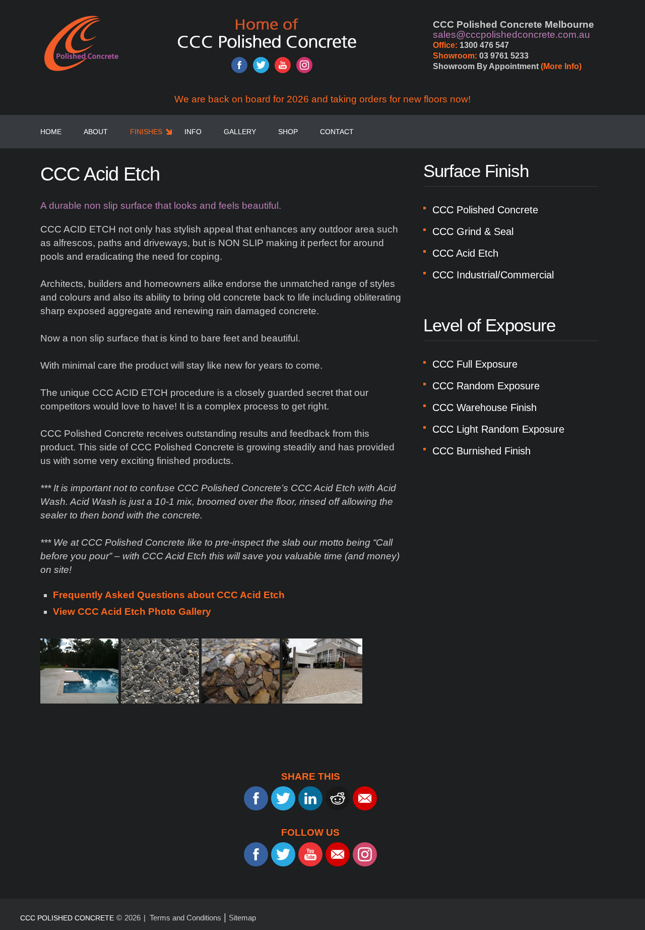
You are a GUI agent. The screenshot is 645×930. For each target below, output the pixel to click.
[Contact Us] (338, 854)
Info (193, 132)
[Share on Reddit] (338, 798)
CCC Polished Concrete (485, 209)
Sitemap (242, 917)
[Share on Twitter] (283, 798)
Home (50, 132)
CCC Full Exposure (475, 364)
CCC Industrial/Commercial (493, 274)
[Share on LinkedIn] (310, 798)
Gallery (240, 132)
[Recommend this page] (365, 798)
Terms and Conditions (185, 917)
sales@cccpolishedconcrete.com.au (511, 34)
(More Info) (561, 66)
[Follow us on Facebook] (239, 65)
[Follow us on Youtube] (283, 65)
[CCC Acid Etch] (80, 670)
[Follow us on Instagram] (304, 65)
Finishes (146, 132)
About (96, 132)
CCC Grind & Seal (472, 231)
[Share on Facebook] (256, 798)
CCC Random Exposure (486, 385)
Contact (337, 132)
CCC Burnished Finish (481, 450)
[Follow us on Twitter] (261, 65)
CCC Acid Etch (465, 253)
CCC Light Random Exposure (498, 429)
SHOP (288, 132)
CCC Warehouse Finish (484, 407)
